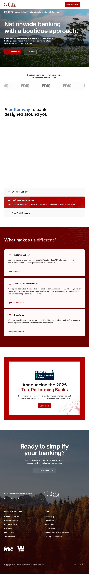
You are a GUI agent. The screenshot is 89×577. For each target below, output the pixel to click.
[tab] (44, 192)
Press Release (9, 533)
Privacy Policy (49, 517)
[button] (84, 4)
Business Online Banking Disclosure (56, 533)
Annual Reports (9, 537)
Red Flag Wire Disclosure (53, 537)
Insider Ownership (10, 525)
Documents (8, 529)
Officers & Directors (11, 521)
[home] (10, 4)
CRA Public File (49, 529)
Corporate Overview (11, 517)
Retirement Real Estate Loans (14, 499)
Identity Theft (49, 525)
